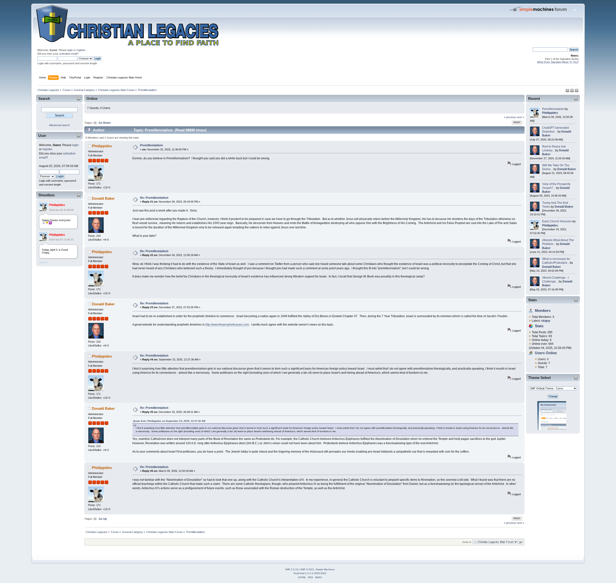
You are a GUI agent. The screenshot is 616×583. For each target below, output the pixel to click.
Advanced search (59, 125)
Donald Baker (566, 169)
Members (543, 310)
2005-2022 (320, 573)
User (42, 136)
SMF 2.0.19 (291, 569)
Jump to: (467, 542)
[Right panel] (572, 91)
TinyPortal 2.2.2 (302, 573)
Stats (532, 300)
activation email (68, 53)
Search (44, 98)
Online (91, 98)
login (70, 50)
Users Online (546, 353)
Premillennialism (553, 109)
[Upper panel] (576, 91)
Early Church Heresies (557, 221)
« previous (510, 117)
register (81, 50)
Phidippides (57, 205)
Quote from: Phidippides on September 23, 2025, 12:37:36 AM (169, 421)
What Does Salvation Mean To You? (558, 62)
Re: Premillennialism (154, 197)
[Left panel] (567, 91)
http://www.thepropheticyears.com (227, 324)
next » (520, 117)
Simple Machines (325, 569)
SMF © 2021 (307, 569)
